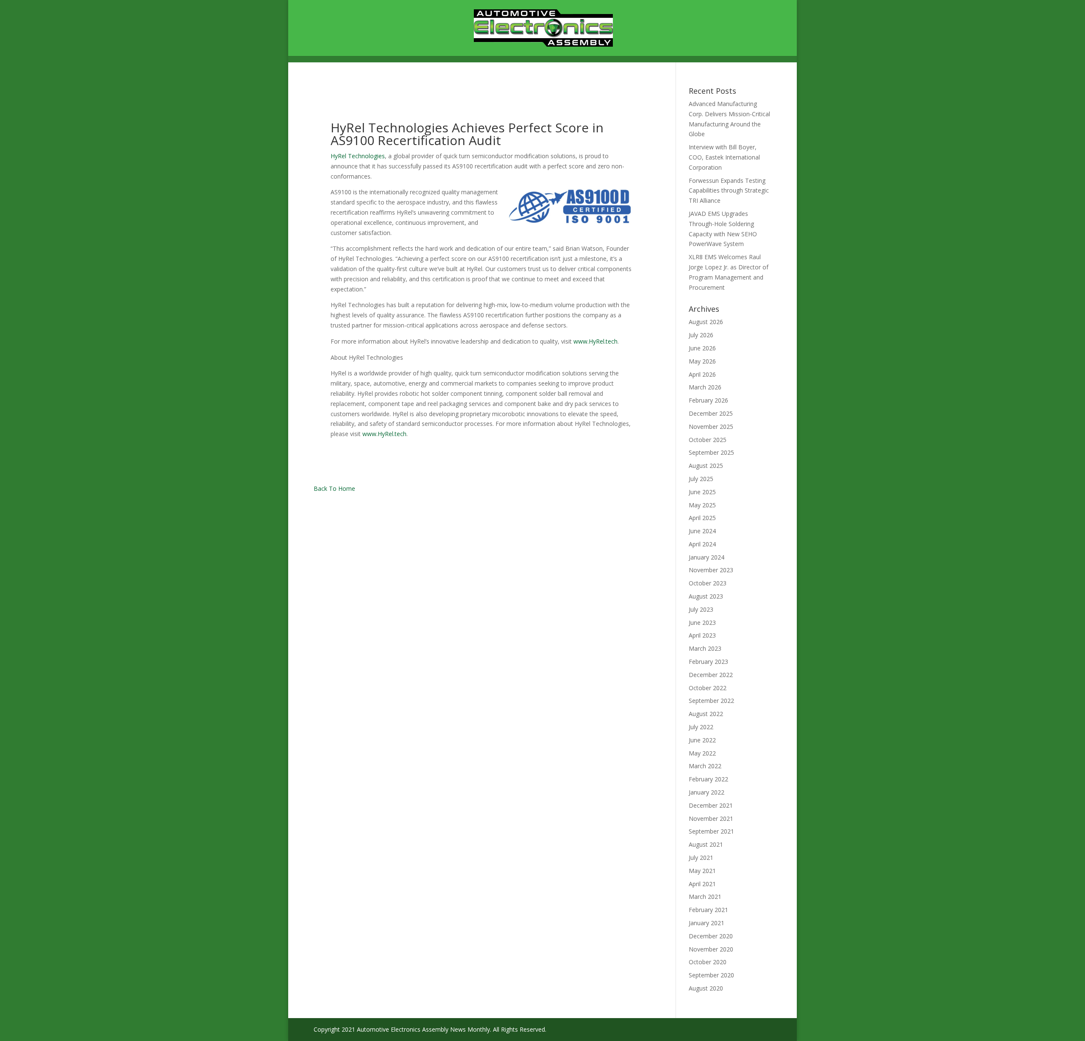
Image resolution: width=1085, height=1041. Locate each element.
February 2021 (708, 910)
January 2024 (706, 557)
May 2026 (702, 361)
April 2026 (702, 374)
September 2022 (711, 701)
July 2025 (701, 479)
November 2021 (711, 818)
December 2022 (711, 675)
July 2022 (701, 727)
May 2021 (702, 871)
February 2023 (708, 662)
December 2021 (711, 805)
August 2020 (706, 988)
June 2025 (702, 492)
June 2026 (702, 348)
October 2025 (707, 440)
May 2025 (702, 505)
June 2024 (702, 531)
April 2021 (702, 884)
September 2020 (711, 975)
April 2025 (702, 518)
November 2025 (711, 427)
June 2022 (702, 740)
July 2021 (701, 858)
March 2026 (705, 387)
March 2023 (705, 648)
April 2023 (702, 635)
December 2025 (711, 413)
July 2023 (701, 609)
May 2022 (702, 753)
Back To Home (334, 488)
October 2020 (707, 962)
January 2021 (706, 923)
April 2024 (702, 544)
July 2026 (701, 335)
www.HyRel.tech (595, 341)
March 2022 (705, 766)
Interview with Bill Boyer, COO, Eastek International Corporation (724, 157)
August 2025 (706, 466)
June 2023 (702, 622)
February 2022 (708, 779)
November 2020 (711, 949)
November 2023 (711, 570)
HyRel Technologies (358, 156)
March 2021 (705, 897)
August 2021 (706, 844)
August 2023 (706, 596)
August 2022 (706, 714)
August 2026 (706, 322)
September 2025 (711, 452)
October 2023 (707, 583)
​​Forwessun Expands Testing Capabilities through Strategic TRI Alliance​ (729, 190)
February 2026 (708, 400)
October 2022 (707, 688)
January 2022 (706, 792)
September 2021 (711, 831)
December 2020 (711, 936)
